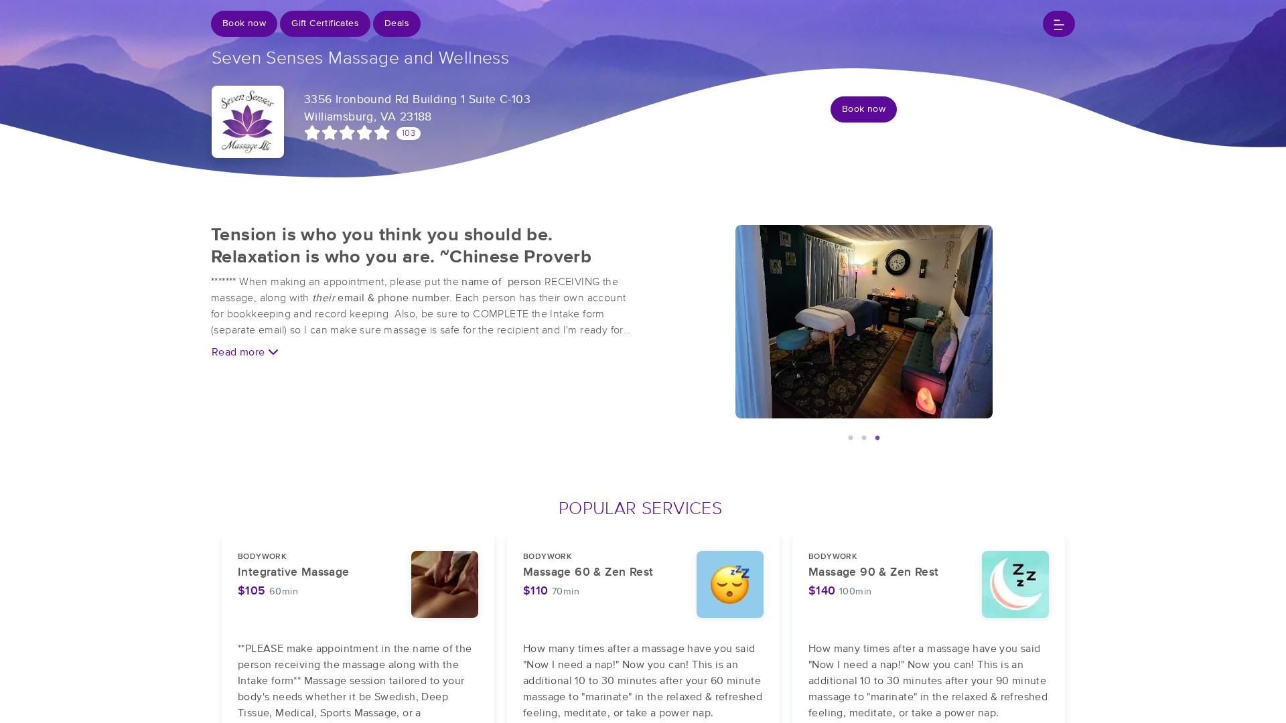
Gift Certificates (325, 23)
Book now (244, 23)
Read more (240, 352)
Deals (396, 23)
